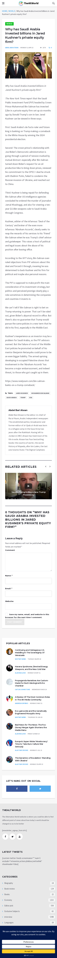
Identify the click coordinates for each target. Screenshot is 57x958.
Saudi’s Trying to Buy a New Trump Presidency (29, 493)
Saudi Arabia (11, 397)
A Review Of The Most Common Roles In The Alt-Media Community (32, 698)
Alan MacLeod (20, 673)
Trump (22, 397)
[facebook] (16, 789)
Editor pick (8, 905)
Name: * (8, 576)
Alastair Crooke (21, 750)
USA (30, 397)
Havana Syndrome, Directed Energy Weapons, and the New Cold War (31, 667)
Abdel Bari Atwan (11, 48)
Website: (9, 601)
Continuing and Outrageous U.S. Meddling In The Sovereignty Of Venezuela (29, 653)
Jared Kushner (22, 393)
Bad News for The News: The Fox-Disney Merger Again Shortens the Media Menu (31, 727)
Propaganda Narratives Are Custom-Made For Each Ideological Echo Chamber (31, 683)
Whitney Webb (20, 659)
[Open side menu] (3, 3)
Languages (9, 922)
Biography (8, 883)
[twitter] (40, 789)
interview (8, 917)
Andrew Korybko (21, 703)
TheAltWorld (30, 3)
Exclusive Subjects (12, 911)
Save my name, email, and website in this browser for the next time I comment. (27, 615)
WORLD (12, 11)
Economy (8, 900)
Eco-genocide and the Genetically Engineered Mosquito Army (31, 712)
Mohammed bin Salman (40, 393)
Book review (9, 888)
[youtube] (20, 836)
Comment (10, 550)
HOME (4, 11)
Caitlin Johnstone (22, 689)
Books (7, 894)
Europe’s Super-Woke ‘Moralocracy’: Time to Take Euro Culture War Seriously (31, 744)
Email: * (8, 588)
